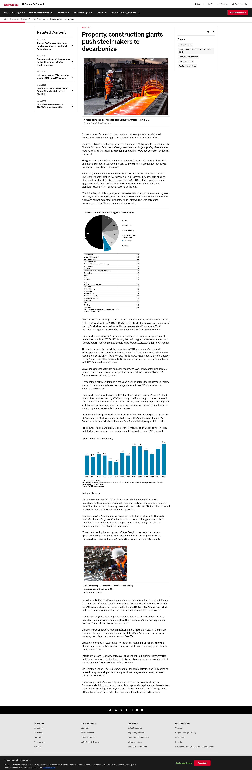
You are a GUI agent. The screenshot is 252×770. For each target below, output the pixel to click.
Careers (178, 728)
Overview (85, 728)
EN (212, 4)
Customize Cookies (184, 763)
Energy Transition (186, 61)
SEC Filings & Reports (90, 742)
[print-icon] (208, 31)
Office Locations (135, 742)
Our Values (38, 728)
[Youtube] (137, 710)
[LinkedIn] (142, 710)
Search (200, 4)
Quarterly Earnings (88, 737)
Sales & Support (135, 728)
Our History (38, 733)
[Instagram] (132, 710)
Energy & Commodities (188, 57)
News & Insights (38, 19)
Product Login (241, 4)
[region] (126, 763)
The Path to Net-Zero (187, 66)
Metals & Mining (185, 45)
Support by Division (136, 733)
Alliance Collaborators (137, 747)
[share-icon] (213, 31)
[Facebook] (126, 710)
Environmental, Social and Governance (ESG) (195, 50)
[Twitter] (121, 710)
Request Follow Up (238, 12)
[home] (5, 19)
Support (224, 4)
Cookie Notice (49, 767)
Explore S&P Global (34, 4)
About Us (37, 747)
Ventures (37, 737)
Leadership (180, 737)
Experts (178, 742)
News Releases (87, 733)
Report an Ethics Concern (138, 737)
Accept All (202, 763)
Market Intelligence (18, 19)
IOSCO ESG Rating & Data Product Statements (194, 747)
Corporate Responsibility (185, 733)
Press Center (39, 742)
